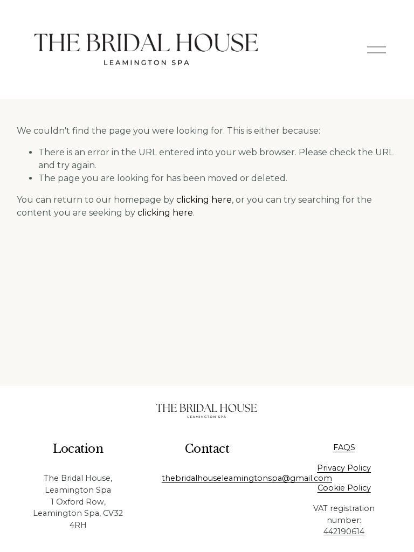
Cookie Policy (344, 488)
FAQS (344, 447)
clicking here (204, 200)
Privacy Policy (344, 468)
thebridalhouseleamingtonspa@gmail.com (247, 478)
